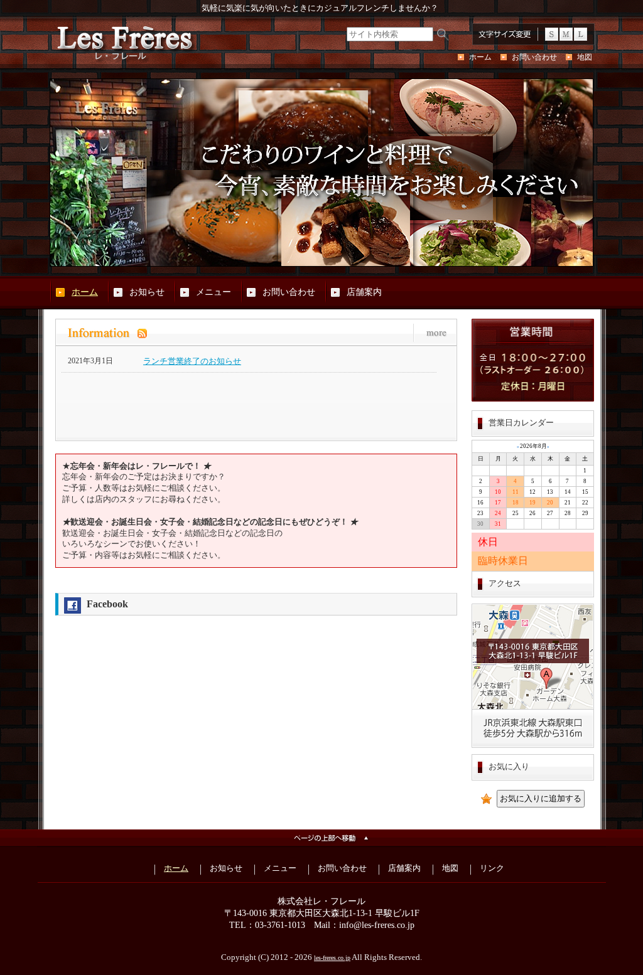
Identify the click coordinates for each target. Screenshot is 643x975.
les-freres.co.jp (332, 957)
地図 (584, 57)
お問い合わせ (534, 57)
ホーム (480, 57)
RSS (231, 333)
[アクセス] (533, 745)
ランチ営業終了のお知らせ (192, 361)
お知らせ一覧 (432, 333)
